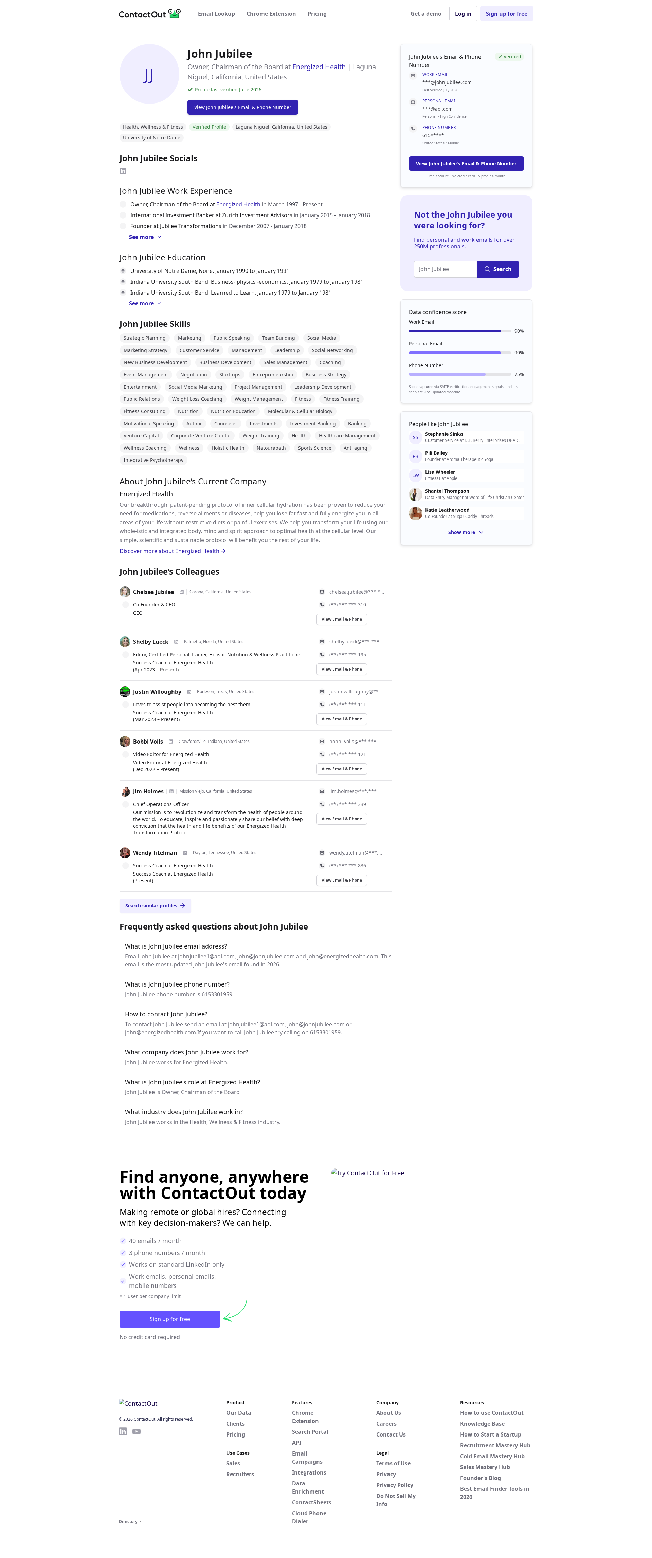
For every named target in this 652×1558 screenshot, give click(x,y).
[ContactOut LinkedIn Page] (123, 1471)
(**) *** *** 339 (347, 804)
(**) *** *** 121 (347, 754)
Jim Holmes (148, 791)
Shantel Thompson (447, 491)
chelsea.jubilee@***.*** (356, 591)
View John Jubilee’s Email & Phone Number (466, 163)
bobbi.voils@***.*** (352, 741)
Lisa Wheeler (440, 472)
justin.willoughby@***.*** (356, 691)
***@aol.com (437, 109)
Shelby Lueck (150, 641)
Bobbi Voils (148, 741)
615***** (433, 135)
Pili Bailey (436, 453)
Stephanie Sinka (444, 434)
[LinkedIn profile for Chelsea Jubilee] (182, 592)
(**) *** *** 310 (347, 604)
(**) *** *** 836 (347, 865)
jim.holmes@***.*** (353, 791)
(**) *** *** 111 (347, 704)
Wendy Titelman (155, 853)
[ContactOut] (152, 13)
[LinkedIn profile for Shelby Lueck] (176, 642)
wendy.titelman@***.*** (356, 852)
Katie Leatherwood (447, 510)
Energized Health (319, 66)
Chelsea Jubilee (153, 592)
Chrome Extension (271, 13)
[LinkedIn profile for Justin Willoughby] (189, 692)
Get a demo (426, 13)
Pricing (317, 13)
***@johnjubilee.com (447, 82)
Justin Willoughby (157, 691)
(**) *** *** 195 (347, 654)
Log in (463, 13)
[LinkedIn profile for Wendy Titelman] (185, 853)
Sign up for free (506, 13)
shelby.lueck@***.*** (354, 641)
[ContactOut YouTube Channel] (136, 1471)
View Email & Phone (342, 619)
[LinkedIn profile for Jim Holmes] (171, 791)
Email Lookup (216, 13)
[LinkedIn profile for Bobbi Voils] (171, 741)
